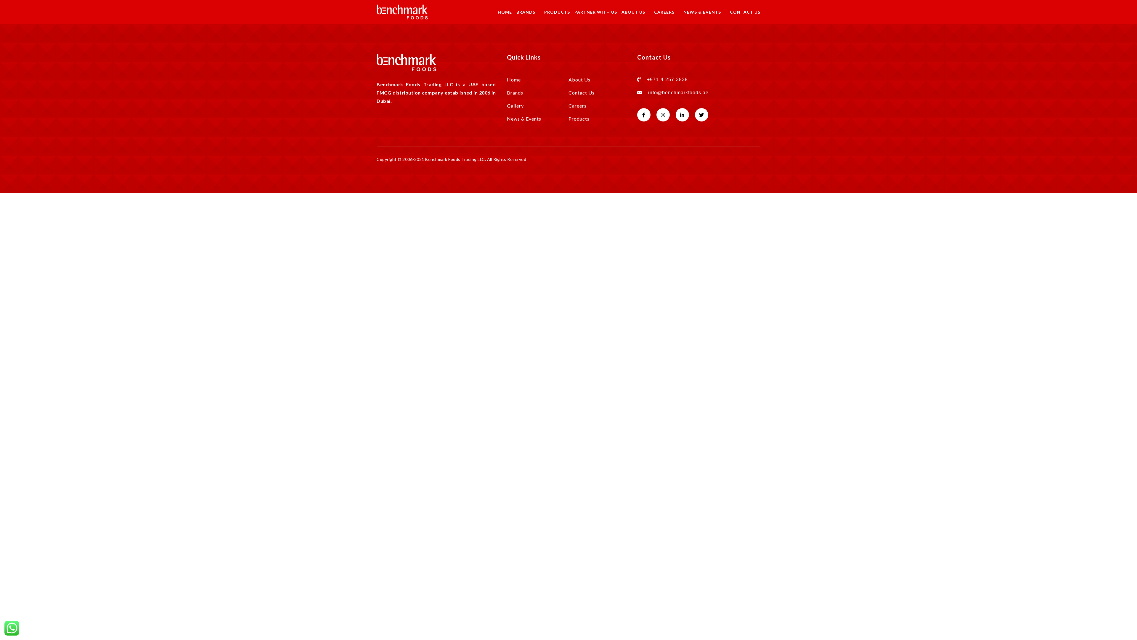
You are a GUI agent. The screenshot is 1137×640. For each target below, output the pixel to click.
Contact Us (745, 12)
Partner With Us (595, 12)
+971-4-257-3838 (666, 79)
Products (557, 12)
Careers (664, 12)
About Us (633, 12)
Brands (525, 12)
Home (505, 12)
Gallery (515, 105)
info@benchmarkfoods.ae (678, 92)
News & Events (702, 12)
